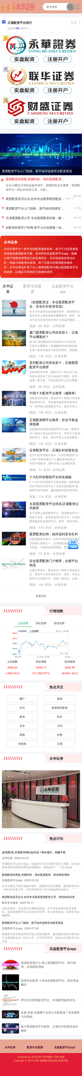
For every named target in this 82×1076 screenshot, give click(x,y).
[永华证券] (18, 6)
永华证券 (10, 1047)
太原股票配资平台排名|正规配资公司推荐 (54, 505)
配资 (22, 716)
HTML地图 (58, 1057)
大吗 (59, 725)
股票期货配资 (60, 707)
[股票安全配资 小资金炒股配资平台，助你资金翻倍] (10, 982)
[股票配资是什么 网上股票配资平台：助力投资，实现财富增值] (10, 964)
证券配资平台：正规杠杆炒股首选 (53, 450)
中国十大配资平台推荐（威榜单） (53, 392)
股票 (59, 698)
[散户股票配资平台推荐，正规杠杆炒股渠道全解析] (10, 1028)
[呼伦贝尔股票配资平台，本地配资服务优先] (10, 999)
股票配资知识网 (48, 1060)
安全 (22, 725)
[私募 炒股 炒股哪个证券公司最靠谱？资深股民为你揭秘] (10, 1014)
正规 (59, 743)
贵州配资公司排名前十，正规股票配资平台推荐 (53, 364)
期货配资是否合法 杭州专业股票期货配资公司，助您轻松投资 (38, 897)
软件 (59, 716)
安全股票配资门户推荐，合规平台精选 (53, 562)
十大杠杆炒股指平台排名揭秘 (50, 476)
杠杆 (22, 707)
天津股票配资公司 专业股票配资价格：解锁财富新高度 (43, 218)
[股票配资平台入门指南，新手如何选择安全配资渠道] (41, 154)
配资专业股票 (35, 1047)
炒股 (59, 734)
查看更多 (41, 596)
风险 (22, 734)
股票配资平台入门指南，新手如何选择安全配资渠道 (37, 171)
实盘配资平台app (64, 1047)
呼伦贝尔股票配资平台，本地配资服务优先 (48, 1000)
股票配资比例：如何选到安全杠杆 (53, 533)
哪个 (22, 698)
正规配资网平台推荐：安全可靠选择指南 (53, 421)
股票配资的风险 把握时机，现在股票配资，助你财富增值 (35, 874)
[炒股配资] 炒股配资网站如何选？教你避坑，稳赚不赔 (34, 852)
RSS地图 (47, 1057)
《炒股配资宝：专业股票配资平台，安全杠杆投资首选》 (52, 303)
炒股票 (22, 743)
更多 (74, 22)
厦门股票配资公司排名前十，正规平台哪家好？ (53, 334)
